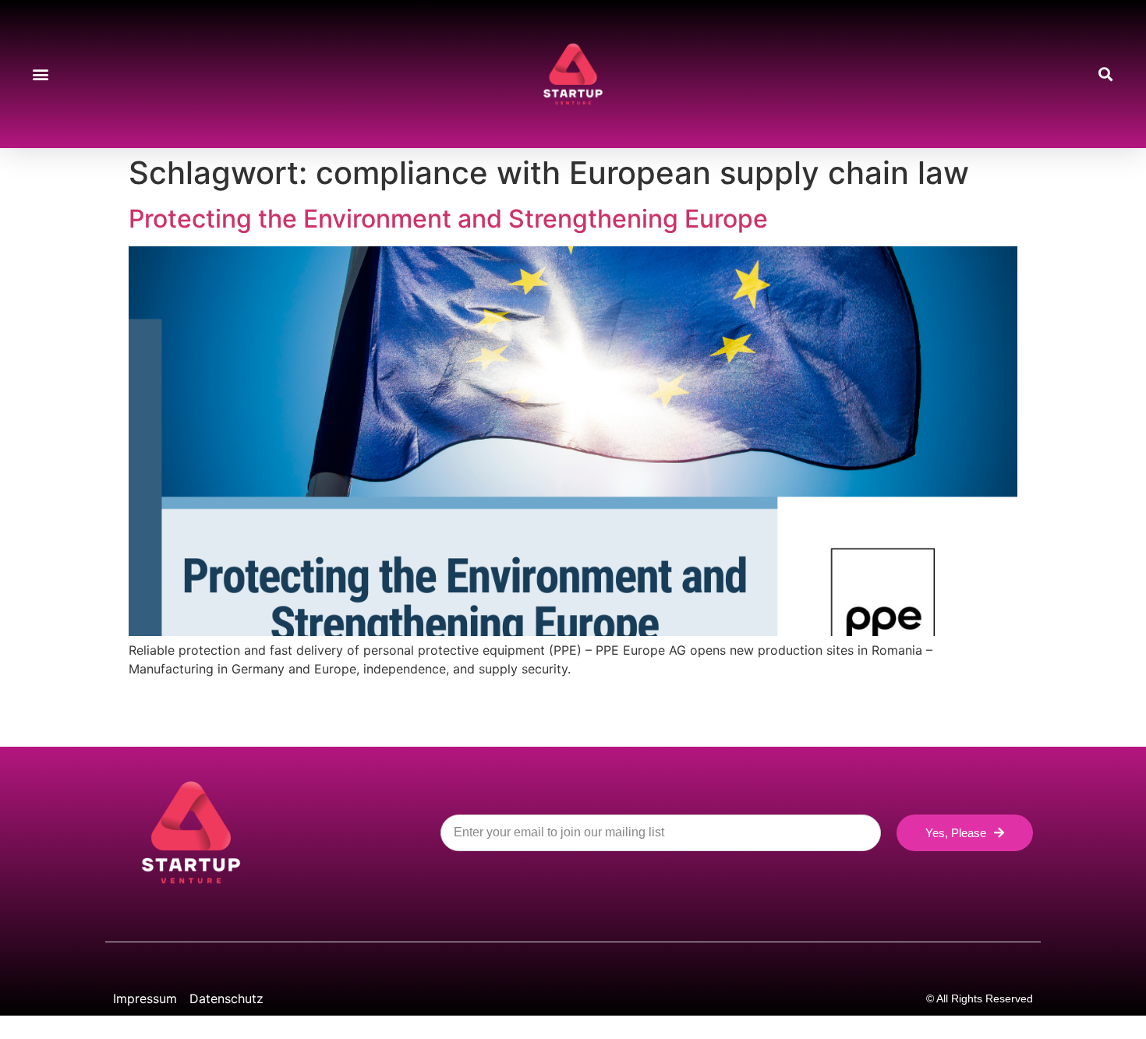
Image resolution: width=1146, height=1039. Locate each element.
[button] (40, 74)
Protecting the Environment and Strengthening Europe (448, 218)
